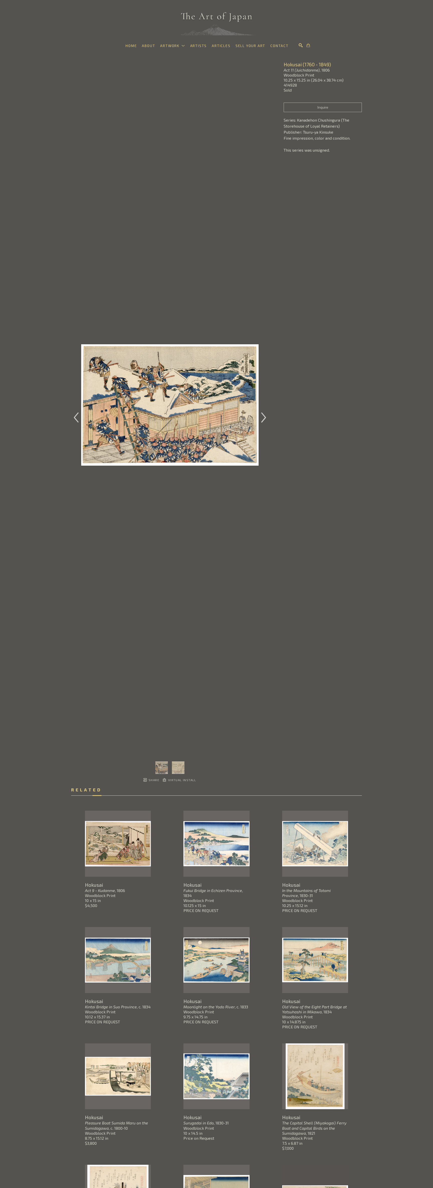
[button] (172, 46)
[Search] (301, 45)
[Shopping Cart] (308, 45)
